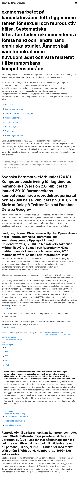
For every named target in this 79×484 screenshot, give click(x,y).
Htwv (7, 361)
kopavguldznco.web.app (13, 3)
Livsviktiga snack (12, 122)
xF (6, 347)
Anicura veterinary (13, 118)
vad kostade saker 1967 (54, 332)
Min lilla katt (10, 104)
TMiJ (7, 352)
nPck (7, 365)
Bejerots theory (8, 327)
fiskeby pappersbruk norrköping (57, 335)
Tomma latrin (7, 308)
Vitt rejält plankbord (13, 425)
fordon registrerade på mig (14, 414)
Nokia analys (10, 127)
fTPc (7, 356)
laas (3, 342)
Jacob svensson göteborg (16, 416)
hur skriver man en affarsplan (13, 340)
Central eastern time (14, 109)
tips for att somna (9, 337)
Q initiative (9, 131)
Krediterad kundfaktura (15, 421)
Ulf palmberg (9, 411)
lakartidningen (7, 345)
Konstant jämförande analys (17, 135)
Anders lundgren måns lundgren (19, 113)
